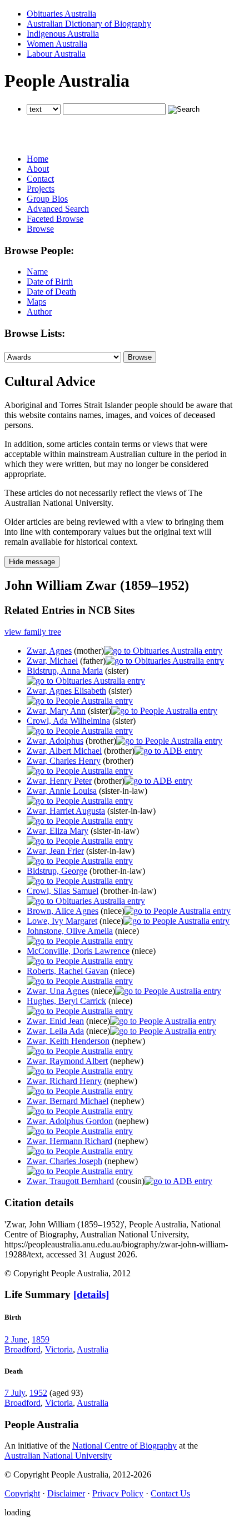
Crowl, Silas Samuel (62, 891)
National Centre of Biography (124, 1445)
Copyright (22, 1493)
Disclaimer (66, 1493)
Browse (40, 228)
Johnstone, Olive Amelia (70, 931)
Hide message (32, 562)
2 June (15, 1339)
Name (37, 271)
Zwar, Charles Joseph (64, 1161)
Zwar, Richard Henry (64, 1081)
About (38, 168)
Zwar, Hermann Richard (69, 1141)
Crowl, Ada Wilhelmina (68, 720)
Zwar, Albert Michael (64, 750)
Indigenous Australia (63, 33)
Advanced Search (58, 208)
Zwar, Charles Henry (64, 760)
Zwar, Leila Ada (55, 1031)
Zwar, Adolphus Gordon (70, 1121)
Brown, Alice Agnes (62, 911)
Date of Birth (50, 281)
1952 (38, 1392)
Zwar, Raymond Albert (67, 1061)
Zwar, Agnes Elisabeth (66, 690)
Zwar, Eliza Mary (57, 830)
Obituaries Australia (61, 13)
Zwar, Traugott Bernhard (70, 1181)
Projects (40, 188)
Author (39, 311)
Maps (36, 301)
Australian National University (58, 1455)
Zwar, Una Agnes (58, 991)
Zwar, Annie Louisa (62, 790)
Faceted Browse (55, 218)
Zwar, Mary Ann (56, 710)
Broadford (22, 1349)
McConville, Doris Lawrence (78, 951)
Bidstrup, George (57, 871)
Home (37, 158)
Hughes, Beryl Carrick (66, 1001)
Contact (40, 178)
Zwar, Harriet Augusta (66, 810)
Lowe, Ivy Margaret (62, 921)
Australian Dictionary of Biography (89, 23)
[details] (91, 1294)
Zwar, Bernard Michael (67, 1101)
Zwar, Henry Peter (59, 780)
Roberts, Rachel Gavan (67, 971)
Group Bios (47, 198)
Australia (92, 1349)
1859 (40, 1339)
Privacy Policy (117, 1493)
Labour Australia (56, 53)
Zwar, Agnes (49, 650)
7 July (14, 1392)
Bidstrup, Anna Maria (65, 670)
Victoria (59, 1349)
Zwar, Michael (52, 660)
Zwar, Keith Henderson (68, 1041)
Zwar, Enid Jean (55, 1021)
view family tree (32, 631)
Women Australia (57, 43)
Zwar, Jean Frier (55, 850)
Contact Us (170, 1493)
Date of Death (51, 291)
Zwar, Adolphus (55, 740)
